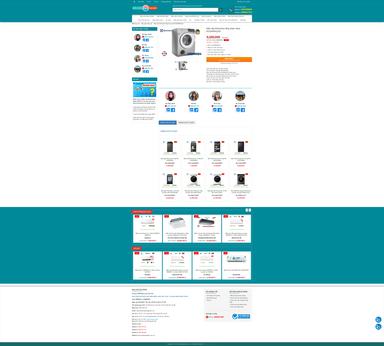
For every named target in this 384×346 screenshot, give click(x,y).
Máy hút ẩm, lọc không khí (228, 20)
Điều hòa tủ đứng (177, 16)
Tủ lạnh (168, 20)
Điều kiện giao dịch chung (237, 295)
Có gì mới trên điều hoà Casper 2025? (144, 114)
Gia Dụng (243, 20)
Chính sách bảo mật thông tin (239, 298)
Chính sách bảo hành (180, 1)
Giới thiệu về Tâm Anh (213, 295)
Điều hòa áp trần (219, 16)
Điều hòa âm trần (162, 16)
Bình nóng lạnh (157, 20)
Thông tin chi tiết (167, 122)
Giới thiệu (141, 1)
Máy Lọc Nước (212, 20)
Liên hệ (156, 1)
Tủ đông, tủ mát (199, 20)
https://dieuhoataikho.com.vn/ (146, 335)
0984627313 (246, 12)
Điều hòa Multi (206, 16)
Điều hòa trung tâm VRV (236, 16)
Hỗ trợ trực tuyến (244, 1)
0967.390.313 (148, 37)
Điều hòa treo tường (147, 16)
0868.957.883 (148, 68)
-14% (226, 40)
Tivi (190, 20)
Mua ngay (229, 59)
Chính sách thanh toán (237, 307)
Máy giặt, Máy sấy (144, 20)
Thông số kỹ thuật (186, 122)
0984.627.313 (148, 47)
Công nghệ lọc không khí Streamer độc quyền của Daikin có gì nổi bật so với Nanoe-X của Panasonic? (144, 109)
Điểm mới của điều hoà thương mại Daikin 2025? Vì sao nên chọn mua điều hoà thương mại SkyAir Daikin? (144, 101)
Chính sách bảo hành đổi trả (238, 304)
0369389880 (246, 9)
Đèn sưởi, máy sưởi (180, 20)
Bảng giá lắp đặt (166, 1)
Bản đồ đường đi (212, 298)
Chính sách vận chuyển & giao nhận (238, 301)
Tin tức (149, 1)
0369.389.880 (148, 58)
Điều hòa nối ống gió (192, 16)
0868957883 (234, 63)
